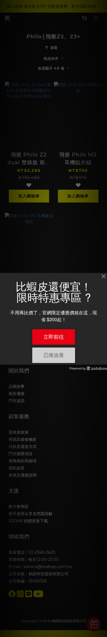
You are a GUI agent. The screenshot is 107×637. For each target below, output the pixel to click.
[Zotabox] (103, 359)
